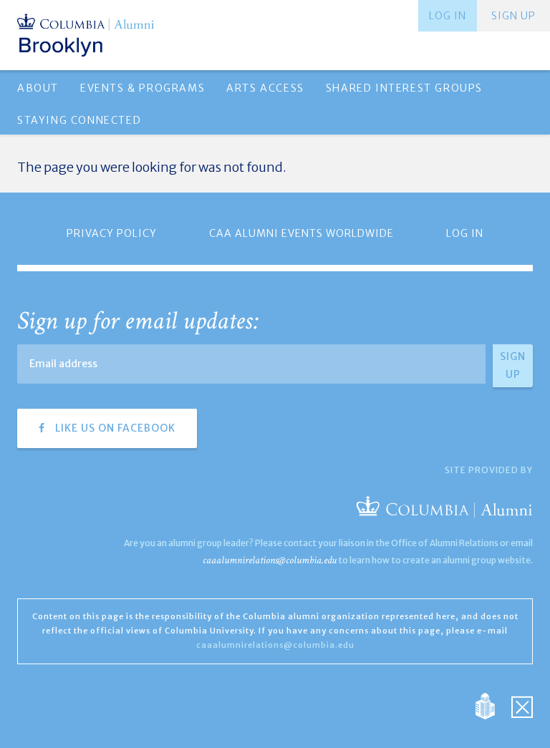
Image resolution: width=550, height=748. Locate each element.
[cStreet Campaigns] (522, 704)
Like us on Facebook (113, 428)
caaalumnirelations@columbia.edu (270, 560)
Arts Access (265, 88)
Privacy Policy (112, 233)
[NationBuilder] (492, 704)
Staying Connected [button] (79, 120)
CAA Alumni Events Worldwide (301, 233)
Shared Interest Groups (404, 88)
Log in (447, 15)
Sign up (513, 15)
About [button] (38, 88)
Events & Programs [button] (142, 88)
